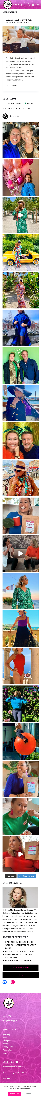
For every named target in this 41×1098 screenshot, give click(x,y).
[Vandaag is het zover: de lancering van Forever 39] (21, 854)
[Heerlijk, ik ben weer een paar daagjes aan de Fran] (21, 403)
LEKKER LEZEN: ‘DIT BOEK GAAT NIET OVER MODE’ (19, 21)
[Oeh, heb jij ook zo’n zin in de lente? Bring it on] (21, 328)
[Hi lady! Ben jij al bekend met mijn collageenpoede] (21, 516)
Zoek (20, 975)
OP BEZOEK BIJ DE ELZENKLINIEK (19, 942)
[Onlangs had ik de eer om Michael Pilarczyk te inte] (21, 440)
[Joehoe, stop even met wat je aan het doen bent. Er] (21, 553)
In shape (6, 1044)
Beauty (5, 1038)
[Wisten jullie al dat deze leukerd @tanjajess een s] (21, 140)
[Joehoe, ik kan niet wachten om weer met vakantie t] (21, 666)
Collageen (7, 1041)
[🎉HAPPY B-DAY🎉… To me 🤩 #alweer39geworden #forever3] (21, 177)
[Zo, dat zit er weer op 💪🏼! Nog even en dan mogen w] (21, 741)
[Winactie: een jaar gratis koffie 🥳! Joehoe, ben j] (21, 703)
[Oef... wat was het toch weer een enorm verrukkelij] (21, 628)
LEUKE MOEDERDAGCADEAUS (18, 961)
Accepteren (14, 1094)
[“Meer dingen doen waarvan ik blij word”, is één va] (21, 290)
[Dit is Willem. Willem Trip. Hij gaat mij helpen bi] (21, 365)
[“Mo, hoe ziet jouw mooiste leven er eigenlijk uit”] (21, 478)
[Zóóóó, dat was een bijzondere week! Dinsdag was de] (21, 816)
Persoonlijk (7, 1050)
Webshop (6, 1034)
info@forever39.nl (10, 1021)
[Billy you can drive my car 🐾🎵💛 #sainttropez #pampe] (21, 252)
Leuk (5, 1053)
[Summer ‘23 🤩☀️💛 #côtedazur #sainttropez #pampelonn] (21, 215)
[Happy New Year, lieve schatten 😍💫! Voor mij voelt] (21, 591)
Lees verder (13, 86)
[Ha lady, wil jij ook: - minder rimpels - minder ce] (21, 779)
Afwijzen (27, 1094)
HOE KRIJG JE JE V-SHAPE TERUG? (19, 951)
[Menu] (38, 5)
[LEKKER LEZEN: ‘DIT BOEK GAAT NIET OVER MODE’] (21, 39)
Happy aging (8, 1047)
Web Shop (17, 4)
